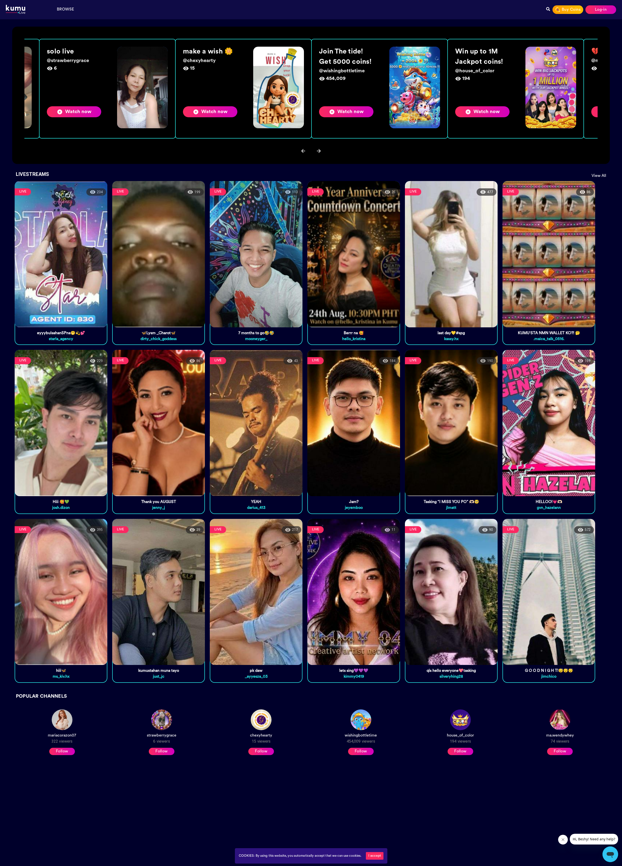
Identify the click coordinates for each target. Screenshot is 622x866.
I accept (374, 856)
